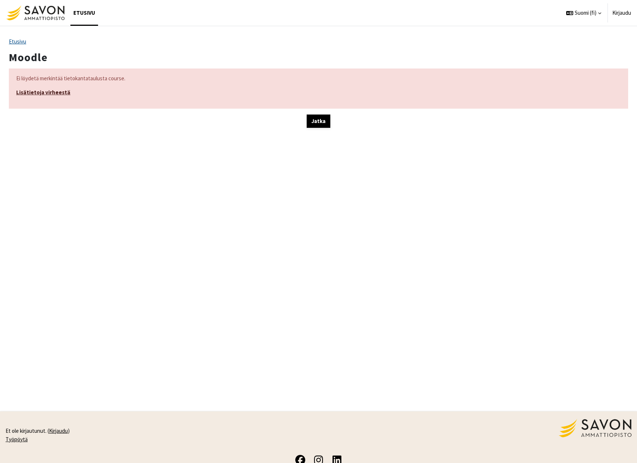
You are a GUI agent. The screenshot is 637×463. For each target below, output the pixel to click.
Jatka (318, 120)
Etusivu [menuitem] (84, 12)
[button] (583, 13)
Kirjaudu (621, 12)
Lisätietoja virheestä (43, 92)
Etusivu (17, 41)
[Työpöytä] (35, 13)
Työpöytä (17, 439)
